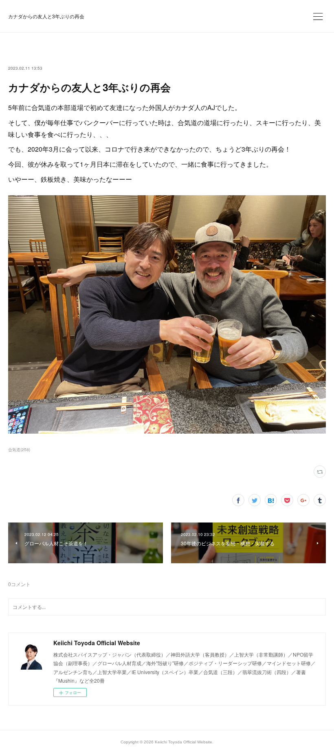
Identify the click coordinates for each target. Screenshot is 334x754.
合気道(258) (19, 449)
